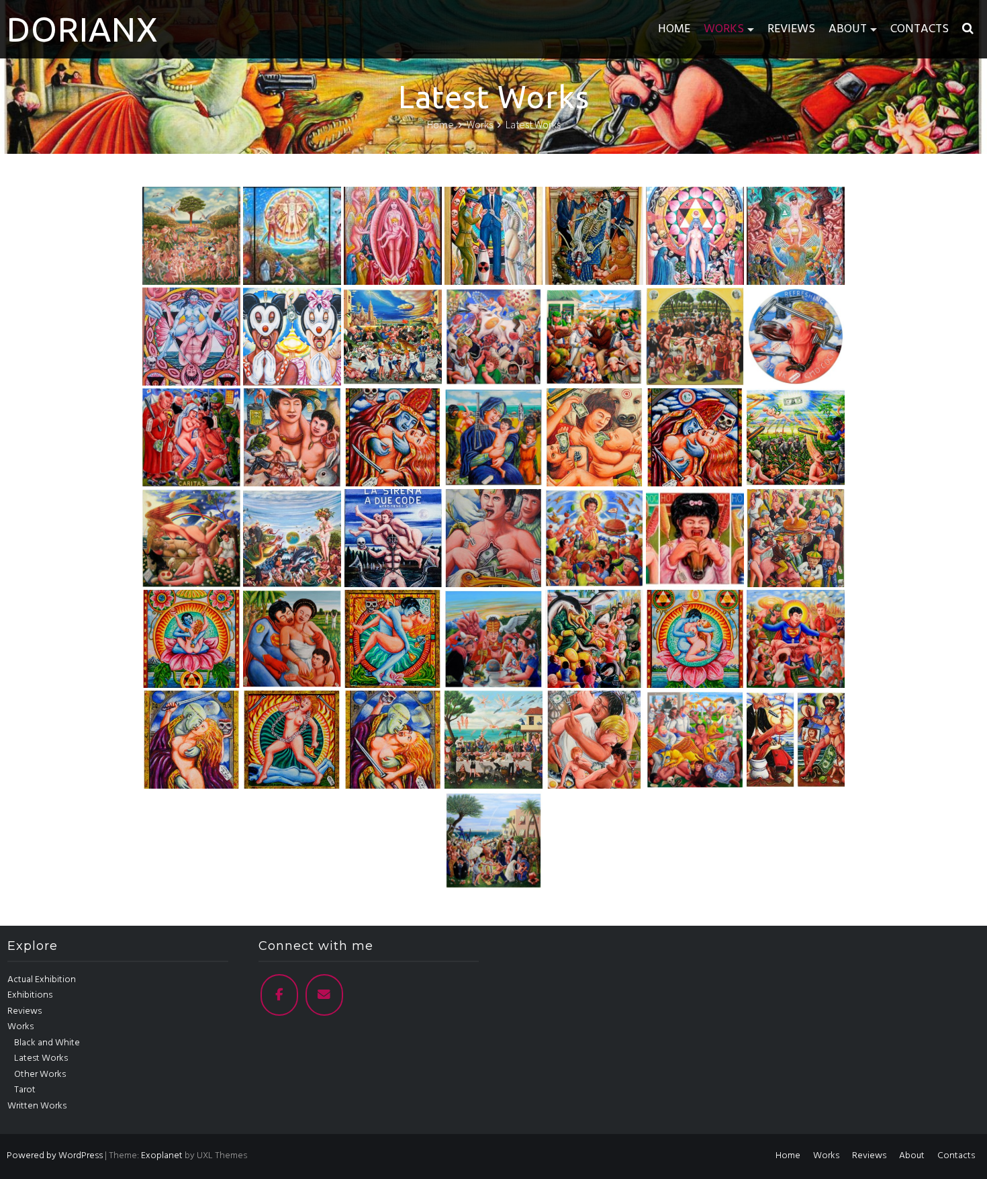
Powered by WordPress (55, 1156)
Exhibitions (29, 995)
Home (674, 29)
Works (724, 29)
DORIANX (82, 29)
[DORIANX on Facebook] (279, 995)
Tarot (25, 1090)
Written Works (36, 1106)
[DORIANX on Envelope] (324, 995)
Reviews (791, 29)
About (848, 29)
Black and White (47, 1043)
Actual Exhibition (41, 980)
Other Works (40, 1074)
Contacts (919, 29)
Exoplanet (162, 1156)
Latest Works (41, 1058)
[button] (968, 29)
